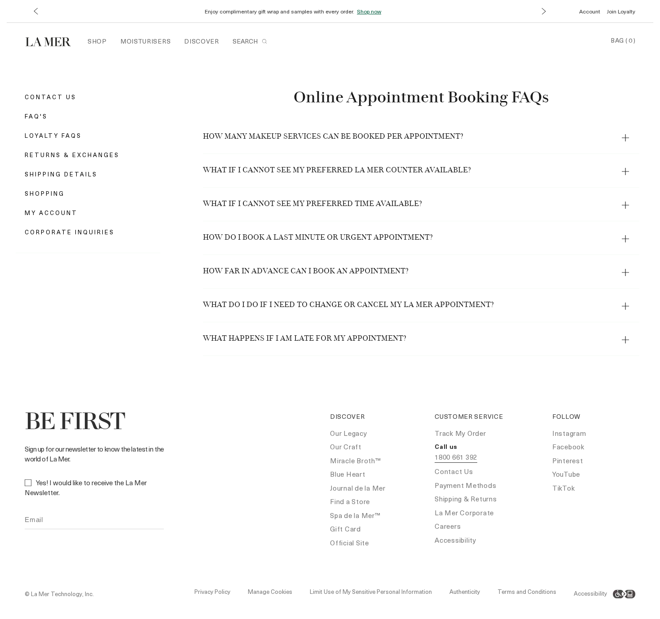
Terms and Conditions (526, 591)
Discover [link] (201, 41)
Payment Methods (465, 485)
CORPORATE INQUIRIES (69, 232)
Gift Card (345, 529)
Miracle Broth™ (355, 460)
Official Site (349, 543)
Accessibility (455, 540)
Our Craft (345, 447)
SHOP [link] (97, 41)
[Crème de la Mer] (53, 40)
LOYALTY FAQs (53, 135)
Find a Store (350, 501)
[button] (35, 11)
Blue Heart (347, 474)
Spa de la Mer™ (355, 515)
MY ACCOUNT (51, 212)
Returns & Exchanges (72, 154)
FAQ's (36, 116)
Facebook (568, 447)
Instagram (569, 433)
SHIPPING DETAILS (61, 174)
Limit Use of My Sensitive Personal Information (371, 591)
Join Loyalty (621, 11)
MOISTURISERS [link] (145, 41)
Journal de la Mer (358, 488)
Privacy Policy (212, 591)
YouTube (566, 474)
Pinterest (567, 460)
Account (589, 11)
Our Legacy (348, 433)
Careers (448, 526)
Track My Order (460, 433)
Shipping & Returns (466, 499)
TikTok (563, 488)
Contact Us (50, 96)
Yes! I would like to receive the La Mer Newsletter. (86, 488)
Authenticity (464, 591)
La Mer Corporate (464, 513)
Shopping (45, 193)
